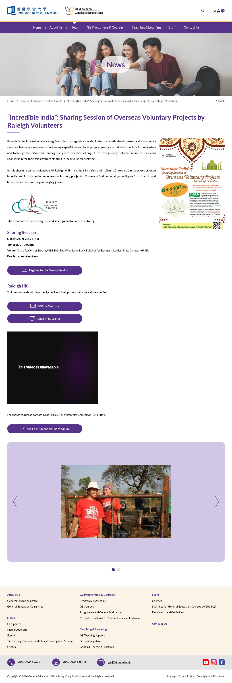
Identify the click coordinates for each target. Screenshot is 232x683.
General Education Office (22, 600)
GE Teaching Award (91, 641)
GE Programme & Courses (97, 594)
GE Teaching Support (92, 635)
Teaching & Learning (93, 629)
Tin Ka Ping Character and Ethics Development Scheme (40, 641)
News (11, 617)
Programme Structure (93, 600)
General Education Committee (25, 606)
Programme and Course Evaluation (101, 612)
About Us (13, 594)
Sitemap (171, 676)
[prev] (15, 502)
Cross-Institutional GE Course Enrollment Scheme (110, 618)
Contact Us (159, 623)
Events (11, 635)
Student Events (53, 101)
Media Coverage (17, 629)
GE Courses (87, 606)
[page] (113, 569)
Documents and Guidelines (168, 612)
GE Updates (14, 624)
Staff (155, 594)
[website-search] (203, 11)
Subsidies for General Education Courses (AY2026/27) (184, 606)
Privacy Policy (186, 676)
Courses (157, 600)
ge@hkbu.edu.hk (77, 414)
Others (35, 101)
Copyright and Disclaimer (210, 676)
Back (221, 101)
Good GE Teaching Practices (97, 646)
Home (11, 101)
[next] (217, 502)
